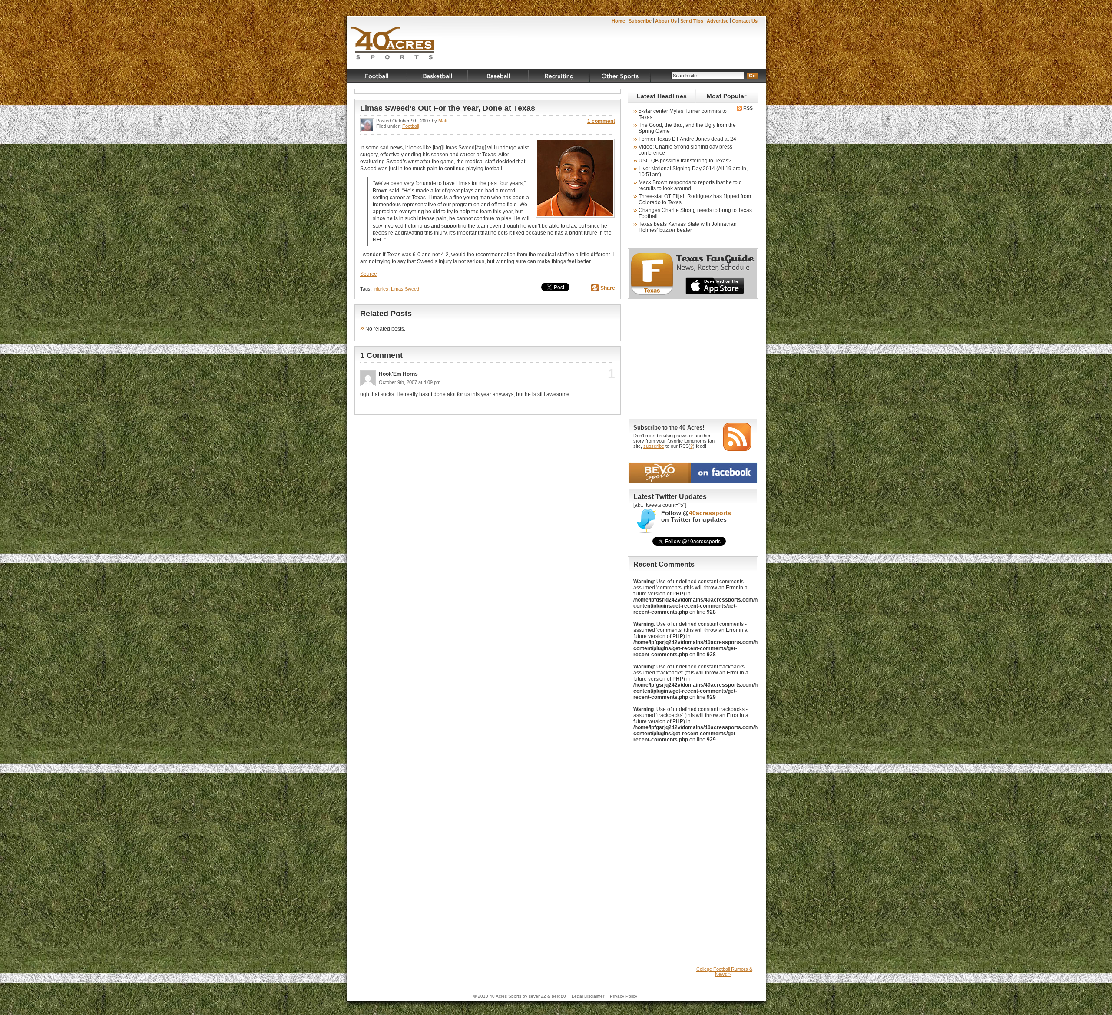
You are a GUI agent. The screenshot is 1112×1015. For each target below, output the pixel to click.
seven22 (537, 996)
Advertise (717, 20)
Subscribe (640, 20)
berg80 (559, 996)
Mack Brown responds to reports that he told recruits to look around (690, 185)
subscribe (653, 446)
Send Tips (691, 20)
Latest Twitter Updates (670, 496)
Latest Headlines (662, 96)
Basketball (437, 76)
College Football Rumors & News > (724, 971)
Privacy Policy (623, 996)
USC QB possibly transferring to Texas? (685, 161)
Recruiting (559, 76)
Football (377, 76)
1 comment (601, 121)
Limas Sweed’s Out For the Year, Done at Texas (447, 108)
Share (607, 288)
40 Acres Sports (392, 44)
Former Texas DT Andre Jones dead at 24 (687, 139)
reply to (597, 377)
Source (368, 274)
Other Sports (620, 76)
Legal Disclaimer (588, 996)
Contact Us (745, 20)
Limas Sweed (405, 288)
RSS (747, 108)
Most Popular (726, 96)
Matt (442, 120)
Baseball (498, 76)
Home (618, 20)
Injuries (380, 288)
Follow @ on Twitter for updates (696, 516)
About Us (666, 20)
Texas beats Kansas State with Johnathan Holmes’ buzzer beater (688, 227)
